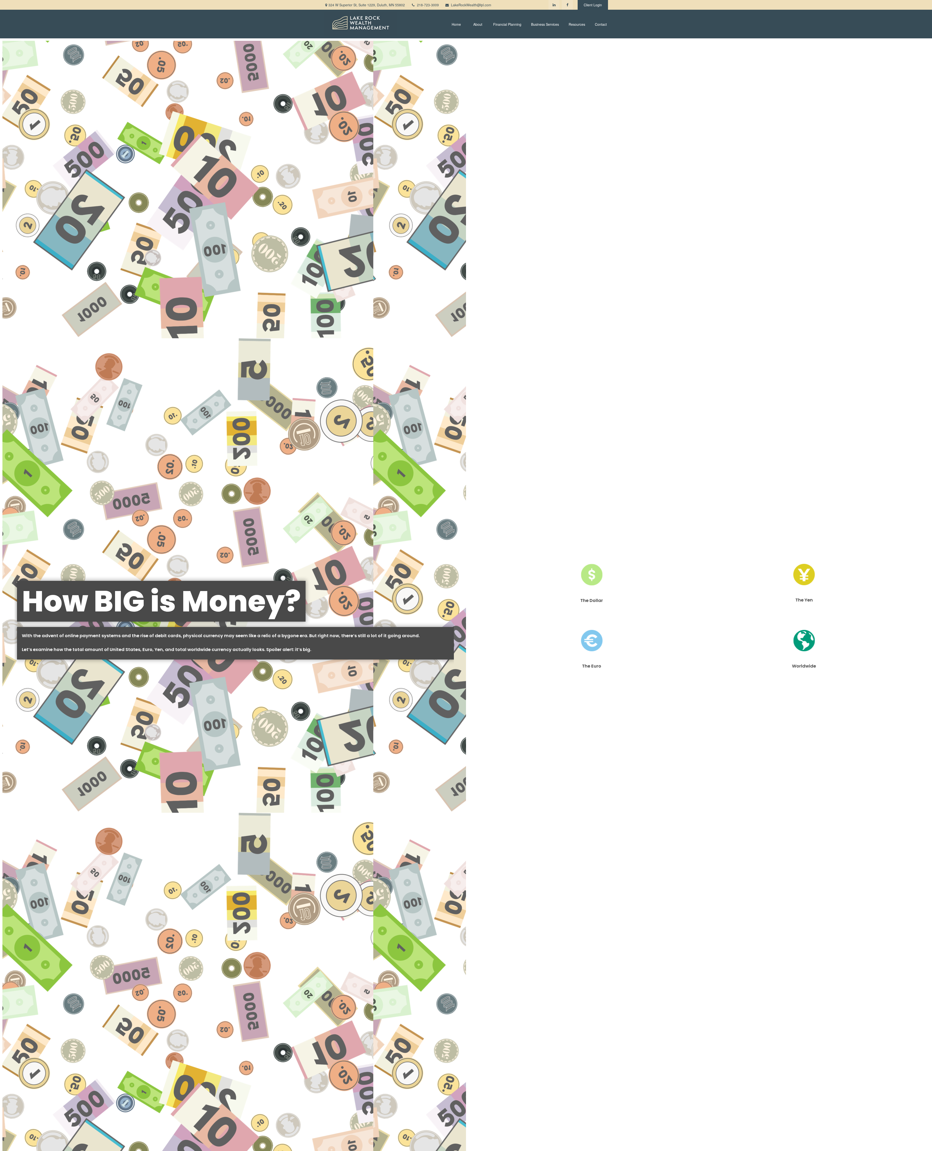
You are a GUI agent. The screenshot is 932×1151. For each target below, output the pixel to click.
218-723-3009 (428, 4)
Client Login (593, 4)
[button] (456, 24)
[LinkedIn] (554, 5)
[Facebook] (567, 5)
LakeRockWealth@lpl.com (471, 4)
